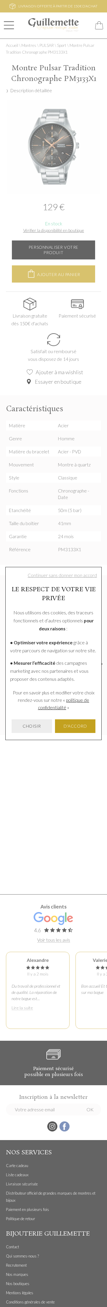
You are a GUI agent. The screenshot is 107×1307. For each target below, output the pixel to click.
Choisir (32, 726)
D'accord (75, 726)
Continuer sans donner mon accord (62, 575)
